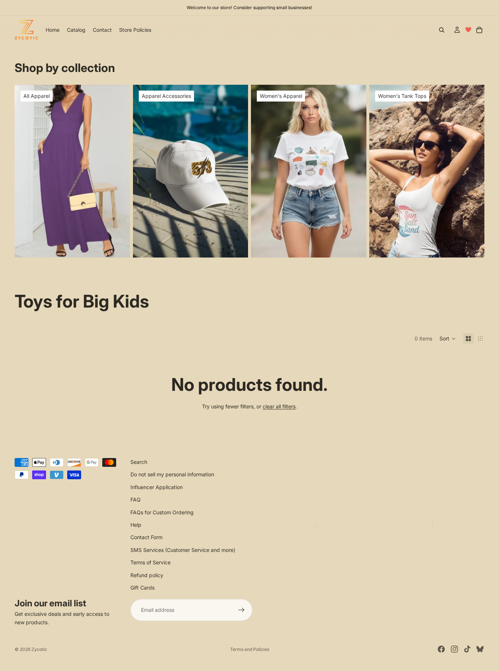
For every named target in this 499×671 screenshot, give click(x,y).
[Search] (442, 30)
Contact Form (146, 537)
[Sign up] (241, 610)
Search (138, 462)
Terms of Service (150, 563)
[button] (447, 339)
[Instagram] (454, 649)
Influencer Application (156, 487)
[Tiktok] (467, 649)
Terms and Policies (249, 649)
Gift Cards (142, 587)
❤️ (468, 29)
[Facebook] (441, 649)
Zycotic (39, 649)
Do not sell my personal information (172, 475)
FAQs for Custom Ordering (162, 512)
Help (135, 525)
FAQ (135, 500)
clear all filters (279, 406)
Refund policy (146, 575)
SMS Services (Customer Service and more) (182, 550)
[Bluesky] (480, 649)
